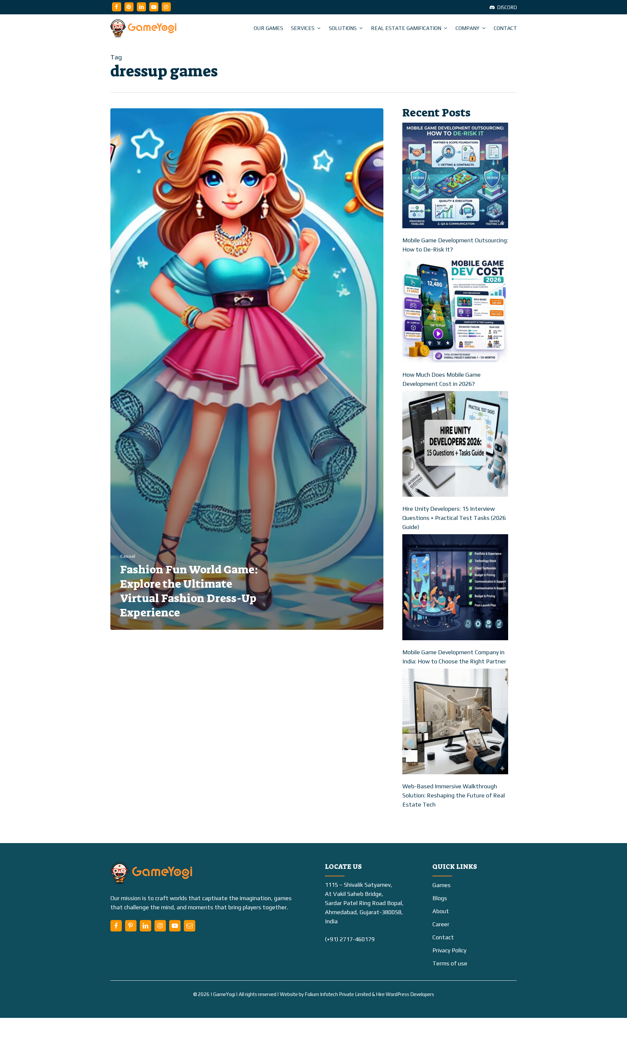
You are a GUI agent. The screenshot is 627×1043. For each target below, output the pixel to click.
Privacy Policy (449, 950)
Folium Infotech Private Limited (338, 994)
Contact (443, 937)
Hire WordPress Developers (405, 994)
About (440, 911)
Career (440, 924)
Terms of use (449, 963)
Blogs (439, 898)
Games (441, 885)
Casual (127, 556)
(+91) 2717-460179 (350, 939)
